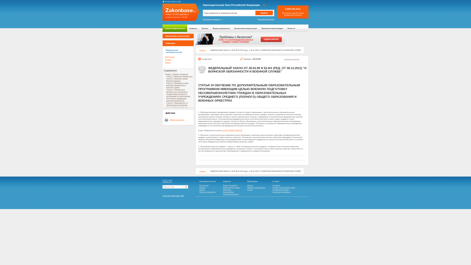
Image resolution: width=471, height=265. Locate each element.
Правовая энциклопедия (272, 28)
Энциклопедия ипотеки (175, 28)
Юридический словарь (231, 188)
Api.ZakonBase (228, 192)
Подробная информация (291, 59)
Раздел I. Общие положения (176, 74)
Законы (205, 28)
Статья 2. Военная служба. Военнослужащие (177, 80)
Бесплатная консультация (245, 28)
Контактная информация (282, 192)
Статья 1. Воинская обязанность (179, 76)
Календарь (227, 190)
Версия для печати (177, 120)
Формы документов (221, 28)
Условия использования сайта (284, 188)
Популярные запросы (211, 19)
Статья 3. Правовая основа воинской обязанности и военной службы (177, 85)
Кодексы (193, 28)
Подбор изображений (231, 194)
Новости (291, 28)
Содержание (170, 70)
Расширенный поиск (266, 19)
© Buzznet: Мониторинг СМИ (173, 196)
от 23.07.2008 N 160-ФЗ (231, 130)
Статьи (249, 190)
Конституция (169, 57)
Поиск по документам (207, 192)
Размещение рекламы (281, 190)
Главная (202, 50)
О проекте (276, 185)
